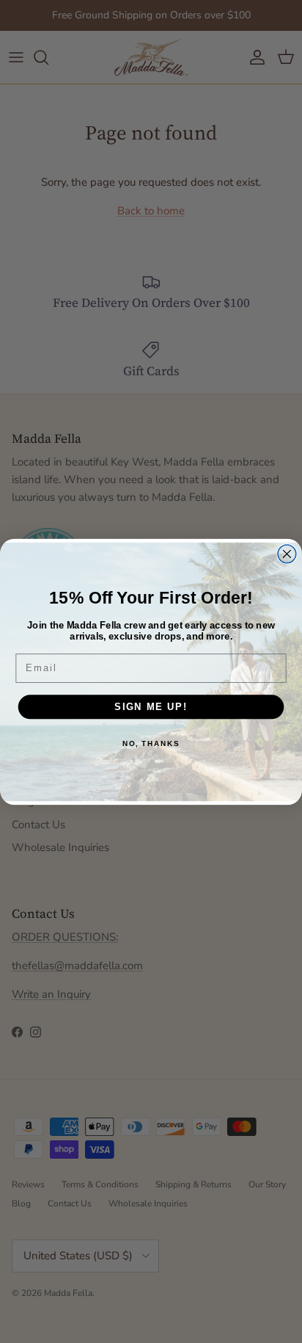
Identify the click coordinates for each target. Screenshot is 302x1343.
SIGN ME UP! (151, 706)
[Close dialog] (287, 553)
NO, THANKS (151, 743)
